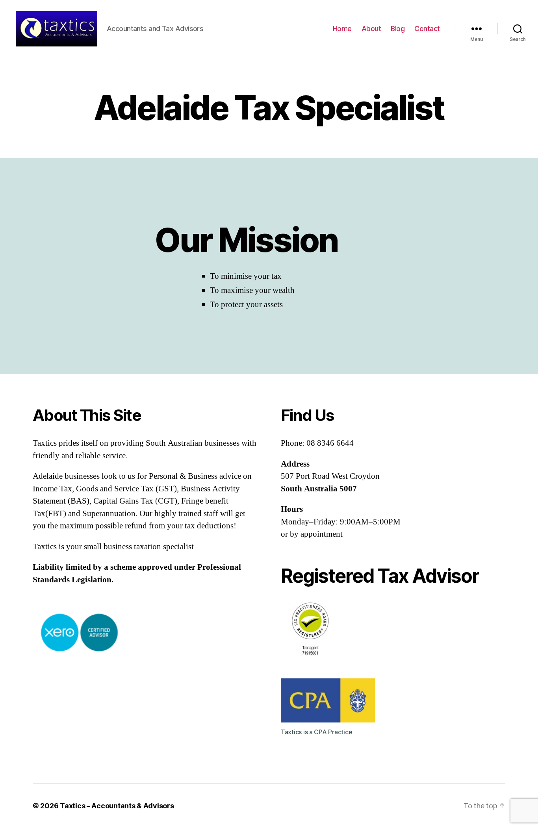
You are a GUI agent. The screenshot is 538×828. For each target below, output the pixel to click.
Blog (397, 28)
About (371, 28)
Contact (427, 28)
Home (342, 28)
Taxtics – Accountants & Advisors (117, 806)
